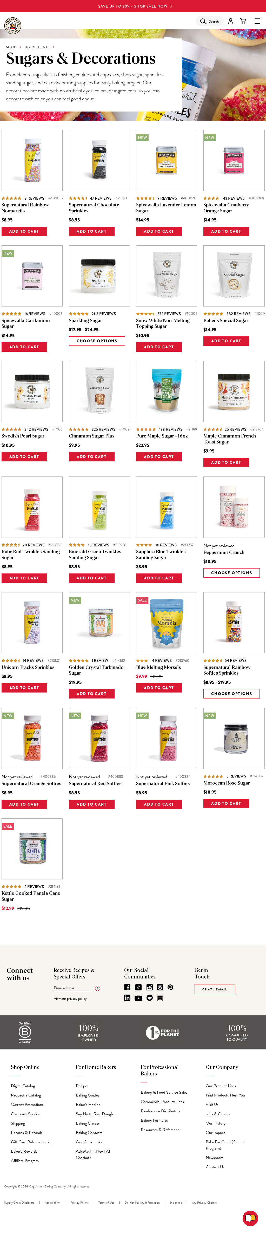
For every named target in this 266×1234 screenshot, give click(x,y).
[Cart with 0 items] (243, 21)
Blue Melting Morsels (158, 667)
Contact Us (215, 1167)
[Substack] (160, 998)
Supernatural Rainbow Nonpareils (25, 208)
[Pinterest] (170, 987)
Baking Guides (87, 1095)
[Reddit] (150, 998)
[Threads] (160, 987)
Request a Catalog (26, 1095)
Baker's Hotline (88, 1104)
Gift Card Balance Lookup (32, 1142)
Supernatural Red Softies (95, 783)
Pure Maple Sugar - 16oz (162, 436)
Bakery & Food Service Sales (164, 1092)
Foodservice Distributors (160, 1111)
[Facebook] (127, 987)
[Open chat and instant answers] (250, 1218)
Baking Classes (88, 1123)
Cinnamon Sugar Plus (91, 436)
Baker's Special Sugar (225, 320)
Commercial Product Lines (162, 1102)
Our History (215, 1123)
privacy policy (77, 998)
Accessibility (52, 1202)
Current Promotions (27, 1104)
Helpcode (176, 1202)
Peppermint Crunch (223, 552)
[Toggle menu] (257, 20)
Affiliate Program (25, 1161)
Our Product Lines (221, 1086)
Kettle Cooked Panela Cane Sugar (31, 896)
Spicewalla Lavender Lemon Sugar (166, 208)
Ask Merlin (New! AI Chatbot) (93, 1154)
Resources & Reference (160, 1130)
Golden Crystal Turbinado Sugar (96, 670)
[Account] (230, 21)
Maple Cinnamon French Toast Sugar (229, 439)
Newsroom (214, 1157)
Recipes (82, 1086)
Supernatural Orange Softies (31, 783)
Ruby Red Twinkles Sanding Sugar (31, 555)
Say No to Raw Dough (94, 1114)
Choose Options (97, 341)
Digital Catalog (23, 1086)
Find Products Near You (225, 1095)
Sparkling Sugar (85, 320)
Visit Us (212, 1104)
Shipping (18, 1123)
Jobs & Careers (218, 1114)
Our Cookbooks (89, 1142)
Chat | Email (214, 989)
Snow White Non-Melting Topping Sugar (163, 323)
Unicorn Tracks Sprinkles (28, 667)
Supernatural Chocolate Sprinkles (94, 208)
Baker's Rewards (24, 1151)
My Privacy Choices (204, 1202)
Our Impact (215, 1132)
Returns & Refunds (27, 1132)
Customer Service (25, 1114)
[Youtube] (138, 998)
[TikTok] (138, 987)
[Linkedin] (127, 998)
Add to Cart (24, 231)
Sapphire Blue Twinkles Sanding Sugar (160, 555)
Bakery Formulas (154, 1120)
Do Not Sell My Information (142, 1202)
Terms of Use (106, 1202)
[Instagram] (150, 987)
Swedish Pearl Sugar (23, 436)
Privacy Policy (79, 1202)
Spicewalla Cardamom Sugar (26, 323)
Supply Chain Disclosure (19, 1202)
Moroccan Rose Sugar (226, 783)
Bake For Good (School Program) (225, 1145)
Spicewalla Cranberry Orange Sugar (226, 208)
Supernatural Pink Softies (163, 783)
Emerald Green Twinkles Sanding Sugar (95, 555)
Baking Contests (89, 1132)
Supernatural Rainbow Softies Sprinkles (227, 670)
